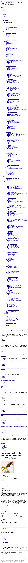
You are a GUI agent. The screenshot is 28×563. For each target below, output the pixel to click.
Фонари (7, 175)
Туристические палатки (13, 280)
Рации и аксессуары (10, 320)
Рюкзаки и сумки (9, 292)
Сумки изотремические (13, 310)
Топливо (10, 258)
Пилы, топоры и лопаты (13, 99)
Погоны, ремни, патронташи (14, 75)
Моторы (7, 29)
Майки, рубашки (9, 50)
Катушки (8, 182)
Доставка (5, 16)
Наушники (10, 62)
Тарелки (10, 290)
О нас (4, 14)
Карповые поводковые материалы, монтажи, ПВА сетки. (16, 214)
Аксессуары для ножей (13, 93)
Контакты (5, 18)
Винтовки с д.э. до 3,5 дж (14, 135)
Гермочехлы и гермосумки (14, 293)
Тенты (9, 279)
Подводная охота (7, 167)
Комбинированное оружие (14, 122)
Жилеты (7, 44)
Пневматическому (12, 87)
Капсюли (10, 158)
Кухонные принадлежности (14, 287)
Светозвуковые (11, 128)
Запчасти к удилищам (13, 240)
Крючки (10, 218)
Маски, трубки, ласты (10, 172)
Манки (9, 142)
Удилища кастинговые (13, 245)
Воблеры (10, 233)
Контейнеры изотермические (14, 308)
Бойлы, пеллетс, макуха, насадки (15, 226)
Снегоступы (11, 69)
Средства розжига (10, 304)
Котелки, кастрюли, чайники (14, 285)
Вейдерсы (8, 35)
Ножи (9, 96)
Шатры (10, 281)
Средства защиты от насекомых (13, 303)
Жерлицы (10, 195)
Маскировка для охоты (13, 68)
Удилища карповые (12, 244)
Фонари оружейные (12, 70)
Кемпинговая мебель (10, 259)
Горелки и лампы (9, 253)
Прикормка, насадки (10, 222)
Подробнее (3, 339)
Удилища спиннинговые (13, 248)
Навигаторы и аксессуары (11, 318)
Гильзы (10, 155)
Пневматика (8, 132)
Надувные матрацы (12, 267)
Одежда (5, 41)
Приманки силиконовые (13, 238)
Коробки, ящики (12, 198)
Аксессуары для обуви (11, 33)
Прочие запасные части (13, 88)
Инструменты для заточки (14, 94)
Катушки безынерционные (14, 185)
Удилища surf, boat (12, 241)
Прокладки (10, 161)
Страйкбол (8, 166)
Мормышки (11, 234)
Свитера (7, 55)
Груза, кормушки (12, 211)
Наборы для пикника (10, 273)
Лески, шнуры (9, 189)
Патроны (8, 125)
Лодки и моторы (6, 24)
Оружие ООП (9, 113)
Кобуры (10, 73)
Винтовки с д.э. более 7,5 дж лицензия (17, 134)
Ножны (10, 74)
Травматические (12, 129)
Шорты (7, 57)
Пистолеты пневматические (14, 138)
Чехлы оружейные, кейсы (14, 76)
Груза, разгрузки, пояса (11, 171)
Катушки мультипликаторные (15, 188)
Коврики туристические (11, 266)
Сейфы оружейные (10, 153)
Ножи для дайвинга (10, 173)
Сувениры (8, 180)
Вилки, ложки (11, 284)
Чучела (9, 145)
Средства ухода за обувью (11, 40)
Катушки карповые (12, 187)
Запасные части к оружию (11, 83)
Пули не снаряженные (13, 162)
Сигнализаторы (11, 204)
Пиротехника (9, 179)
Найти (2, 7)
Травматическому (12, 89)
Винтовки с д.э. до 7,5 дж (14, 136)
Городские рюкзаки (12, 294)
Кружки (10, 286)
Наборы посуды (11, 288)
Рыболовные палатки (13, 278)
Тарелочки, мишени (12, 64)
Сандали (8, 37)
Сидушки (10, 270)
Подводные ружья (10, 174)
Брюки (7, 42)
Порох (9, 159)
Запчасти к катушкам (13, 183)
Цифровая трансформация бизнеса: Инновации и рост (13, 342)
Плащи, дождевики (10, 53)
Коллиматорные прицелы (14, 105)
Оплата (4, 17)
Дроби (9, 156)
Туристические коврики (13, 271)
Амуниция (8, 71)
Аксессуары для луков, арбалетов (15, 81)
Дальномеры (11, 103)
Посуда (7, 282)
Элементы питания (10, 321)
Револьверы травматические (14, 115)
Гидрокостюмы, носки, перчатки (13, 169)
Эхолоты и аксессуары (11, 323)
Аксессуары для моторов (11, 27)
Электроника (6, 313)
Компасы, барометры (10, 317)
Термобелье (8, 56)
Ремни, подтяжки (9, 54)
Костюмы (8, 47)
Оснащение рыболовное (11, 206)
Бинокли (10, 102)
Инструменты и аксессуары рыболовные (17, 196)
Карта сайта (5, 20)
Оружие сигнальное (10, 117)
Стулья (9, 265)
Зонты (9, 260)
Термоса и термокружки (11, 311)
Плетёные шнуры (12, 192)
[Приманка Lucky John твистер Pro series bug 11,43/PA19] (7, 472)
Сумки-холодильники (10, 305)
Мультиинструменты (13, 95)
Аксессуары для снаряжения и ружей (14, 168)
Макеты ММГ (9, 90)
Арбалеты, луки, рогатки (11, 80)
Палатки (8, 274)
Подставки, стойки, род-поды (15, 202)
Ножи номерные (12, 97)
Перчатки (8, 51)
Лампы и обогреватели (13, 255)
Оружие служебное (10, 119)
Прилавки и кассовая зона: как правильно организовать (14, 426)
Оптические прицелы (13, 108)
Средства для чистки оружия (12, 165)
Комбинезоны (9, 46)
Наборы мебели (11, 262)
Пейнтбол (8, 130)
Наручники (10, 150)
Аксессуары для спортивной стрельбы (14, 60)
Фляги (9, 291)
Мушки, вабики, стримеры (14, 235)
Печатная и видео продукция (12, 178)
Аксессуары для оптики (13, 101)
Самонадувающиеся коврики (14, 268)
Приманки (10, 143)
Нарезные (10, 127)
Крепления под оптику (13, 106)
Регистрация (6, 10)
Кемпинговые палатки (13, 277)
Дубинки (10, 149)
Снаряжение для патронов (11, 154)
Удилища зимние (12, 242)
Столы (9, 264)
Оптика (7, 100)
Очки (9, 200)
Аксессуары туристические (12, 252)
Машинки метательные (13, 61)
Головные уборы (9, 43)
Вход (4, 9)
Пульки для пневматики (13, 139)
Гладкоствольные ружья (13, 121)
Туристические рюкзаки (13, 298)
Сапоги (7, 38)
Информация (6, 485)
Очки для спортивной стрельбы (15, 63)
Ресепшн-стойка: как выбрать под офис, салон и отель (13, 435)
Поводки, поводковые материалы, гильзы (17, 220)
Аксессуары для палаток (13, 275)
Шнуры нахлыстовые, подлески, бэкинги (17, 193)
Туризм (4, 251)
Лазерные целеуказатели (13, 107)
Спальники (10, 301)
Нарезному (10, 86)
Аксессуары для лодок (11, 26)
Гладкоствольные (12, 126)
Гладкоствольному (12, 84)
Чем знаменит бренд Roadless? (8, 380)
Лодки (7, 28)
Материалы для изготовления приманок (17, 219)
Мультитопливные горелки (14, 257)
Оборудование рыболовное (12, 194)
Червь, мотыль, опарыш (13, 228)
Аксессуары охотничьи (11, 66)
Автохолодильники (12, 306)
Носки (7, 36)
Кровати (10, 261)
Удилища (8, 239)
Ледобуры (10, 199)
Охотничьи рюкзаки (12, 295)
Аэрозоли (10, 148)
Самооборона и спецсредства (12, 147)
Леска (9, 191)
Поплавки (10, 221)
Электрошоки (11, 152)
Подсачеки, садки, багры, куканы (15, 201)
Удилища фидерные (12, 249)
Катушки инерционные (13, 186)
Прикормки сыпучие (13, 227)
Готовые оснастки (12, 209)
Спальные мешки (9, 299)
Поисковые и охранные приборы (13, 319)
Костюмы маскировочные (11, 48)
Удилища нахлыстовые (13, 246)
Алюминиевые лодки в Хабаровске (9, 389)
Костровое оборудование (11, 272)
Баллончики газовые (13, 133)
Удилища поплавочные (13, 247)
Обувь (4, 31)
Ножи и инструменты (10, 92)
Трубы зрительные (12, 112)
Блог (4, 15)
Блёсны (10, 232)
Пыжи (9, 163)
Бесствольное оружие (13, 114)
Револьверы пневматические (14, 140)
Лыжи (9, 67)
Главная (5, 13)
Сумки (9, 297)
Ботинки (8, 34)
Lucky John (5, 450)
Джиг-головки (11, 212)
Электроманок (11, 146)
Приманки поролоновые (13, 237)
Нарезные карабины (12, 123)
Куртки (7, 49)
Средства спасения (10, 30)
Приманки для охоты (10, 141)
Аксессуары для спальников (14, 300)
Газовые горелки (12, 254)
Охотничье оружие (10, 120)
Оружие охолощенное (10, 116)
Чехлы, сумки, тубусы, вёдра (14, 205)
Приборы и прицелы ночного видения (17, 109)
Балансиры (10, 231)
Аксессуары (11, 307)
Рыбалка (5, 181)
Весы (7, 314)
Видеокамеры (9, 316)
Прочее (4, 176)
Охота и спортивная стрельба (9, 59)
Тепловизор (11, 110)
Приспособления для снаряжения (15, 160)
